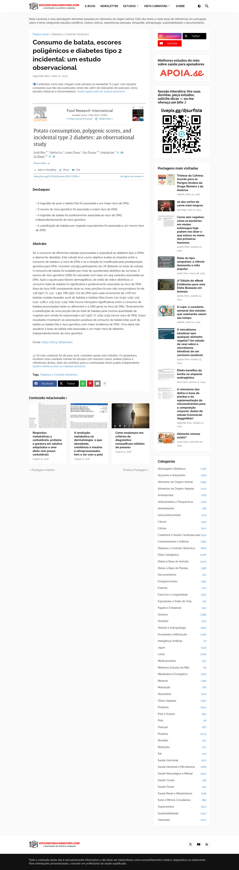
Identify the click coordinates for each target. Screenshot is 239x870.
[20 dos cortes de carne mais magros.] (166, 205)
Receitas (182, 740)
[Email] (97, 383)
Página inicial (41, 34)
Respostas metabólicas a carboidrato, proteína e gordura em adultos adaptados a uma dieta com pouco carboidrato (47, 443)
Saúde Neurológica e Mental (182, 773)
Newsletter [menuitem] (109, 6)
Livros (182, 654)
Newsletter (182, 694)
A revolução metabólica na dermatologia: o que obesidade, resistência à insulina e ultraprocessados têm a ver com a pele (88, 443)
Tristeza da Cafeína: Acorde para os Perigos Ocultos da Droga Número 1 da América (190, 183)
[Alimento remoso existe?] (166, 437)
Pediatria (182, 707)
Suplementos (182, 806)
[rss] (207, 844)
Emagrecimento (182, 581)
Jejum (182, 647)
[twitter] (190, 844)
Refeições (182, 747)
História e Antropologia (182, 627)
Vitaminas (182, 819)
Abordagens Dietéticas (182, 468)
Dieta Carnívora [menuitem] (155, 6)
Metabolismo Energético (182, 674)
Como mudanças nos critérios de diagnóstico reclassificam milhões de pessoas (130, 440)
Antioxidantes (182, 508)
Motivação (182, 687)
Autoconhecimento (182, 515)
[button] (199, 6)
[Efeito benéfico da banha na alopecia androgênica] (166, 374)
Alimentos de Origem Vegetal (182, 488)
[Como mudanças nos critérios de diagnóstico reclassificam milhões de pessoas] (130, 415)
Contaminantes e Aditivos (182, 541)
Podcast (182, 727)
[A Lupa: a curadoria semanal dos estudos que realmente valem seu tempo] (166, 310)
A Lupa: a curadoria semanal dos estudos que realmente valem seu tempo (191, 312)
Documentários (182, 574)
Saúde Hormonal (182, 760)
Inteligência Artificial (182, 640)
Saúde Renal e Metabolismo (182, 793)
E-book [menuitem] (90, 6)
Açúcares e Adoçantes (182, 475)
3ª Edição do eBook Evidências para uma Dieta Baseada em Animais (191, 286)
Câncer (182, 521)
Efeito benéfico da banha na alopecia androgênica (189, 374)
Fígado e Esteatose (182, 607)
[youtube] (198, 844)
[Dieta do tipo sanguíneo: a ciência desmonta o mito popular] (166, 262)
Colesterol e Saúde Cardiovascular (182, 535)
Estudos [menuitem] (129, 6)
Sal (182, 753)
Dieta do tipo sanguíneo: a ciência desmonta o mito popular (190, 263)
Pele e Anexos (182, 713)
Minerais (182, 680)
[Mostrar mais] (105, 383)
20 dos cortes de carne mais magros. (190, 203)
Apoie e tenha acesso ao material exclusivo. (59, 366)
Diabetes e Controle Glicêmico (70, 34)
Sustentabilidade (182, 813)
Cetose (182, 528)
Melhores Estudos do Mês (182, 667)
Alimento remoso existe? (188, 435)
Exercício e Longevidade (182, 594)
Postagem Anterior (43, 470)
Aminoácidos (182, 495)
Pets (182, 720)
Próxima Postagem (134, 470)
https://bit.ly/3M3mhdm (57, 342)
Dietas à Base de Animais (182, 561)
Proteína (182, 733)
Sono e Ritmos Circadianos (182, 799)
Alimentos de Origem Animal (182, 481)
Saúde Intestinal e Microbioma (182, 766)
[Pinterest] (90, 383)
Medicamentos (182, 660)
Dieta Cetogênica (182, 554)
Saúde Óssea (182, 786)
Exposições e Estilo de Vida (182, 601)
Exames (182, 587)
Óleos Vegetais (182, 700)
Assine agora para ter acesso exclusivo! (101, 91)
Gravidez (182, 621)
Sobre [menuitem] (180, 6)
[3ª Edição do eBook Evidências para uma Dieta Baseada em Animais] (166, 284)
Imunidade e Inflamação (182, 634)
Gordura (182, 614)
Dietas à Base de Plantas (182, 568)
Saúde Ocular (182, 780)
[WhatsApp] (83, 383)
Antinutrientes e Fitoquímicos (182, 501)
